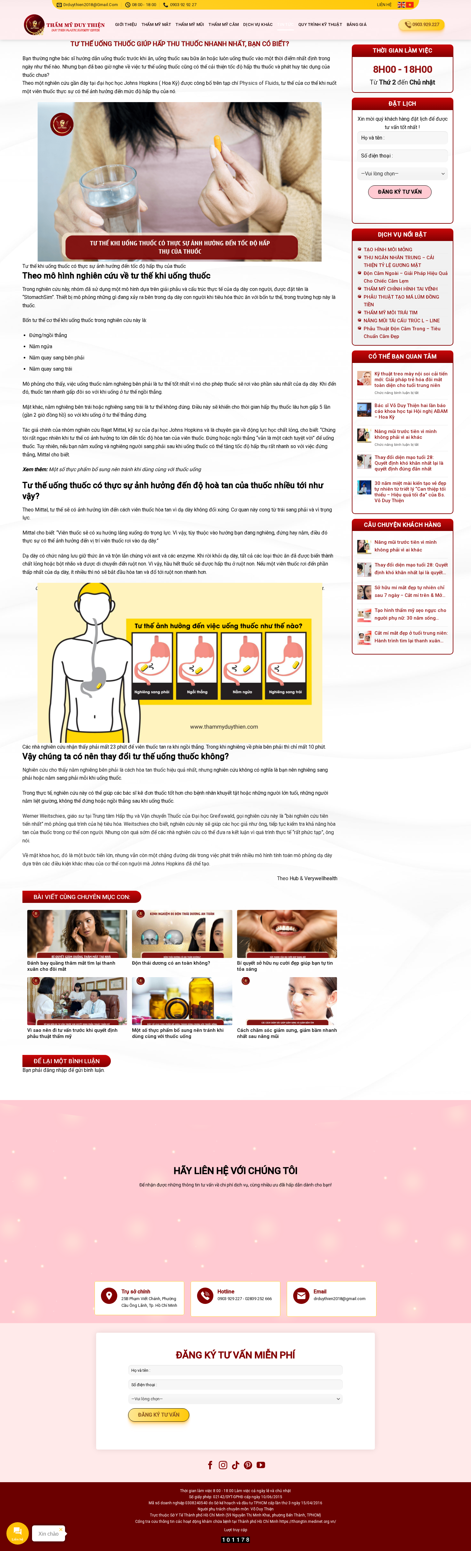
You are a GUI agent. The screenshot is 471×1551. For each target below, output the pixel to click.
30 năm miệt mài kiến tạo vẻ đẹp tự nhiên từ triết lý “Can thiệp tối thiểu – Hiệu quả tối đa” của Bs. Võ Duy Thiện (410, 491)
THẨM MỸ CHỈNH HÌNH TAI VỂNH (401, 289)
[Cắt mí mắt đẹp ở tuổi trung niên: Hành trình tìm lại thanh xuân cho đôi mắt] (364, 638)
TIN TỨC (285, 24)
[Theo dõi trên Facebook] (210, 1466)
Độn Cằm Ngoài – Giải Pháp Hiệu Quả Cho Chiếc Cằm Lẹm (406, 277)
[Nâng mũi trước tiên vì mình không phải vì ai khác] (364, 547)
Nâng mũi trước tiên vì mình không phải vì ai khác (406, 434)
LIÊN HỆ (384, 4)
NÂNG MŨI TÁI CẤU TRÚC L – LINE (402, 321)
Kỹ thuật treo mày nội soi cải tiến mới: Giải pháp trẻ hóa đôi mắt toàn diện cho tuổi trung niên (411, 379)
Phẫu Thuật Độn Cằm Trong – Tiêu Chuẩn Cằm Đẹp (402, 332)
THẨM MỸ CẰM (224, 24)
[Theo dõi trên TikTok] (235, 1466)
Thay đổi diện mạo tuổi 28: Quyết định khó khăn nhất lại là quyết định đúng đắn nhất (409, 463)
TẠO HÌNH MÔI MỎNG (388, 250)
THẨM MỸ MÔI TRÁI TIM (390, 313)
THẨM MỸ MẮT (156, 24)
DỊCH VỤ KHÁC (258, 24)
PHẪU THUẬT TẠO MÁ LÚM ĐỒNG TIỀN (401, 301)
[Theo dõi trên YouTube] (261, 1466)
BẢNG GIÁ (357, 24)
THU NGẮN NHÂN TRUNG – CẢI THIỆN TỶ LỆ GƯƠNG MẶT (399, 261)
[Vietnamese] (410, 5)
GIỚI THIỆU (126, 24)
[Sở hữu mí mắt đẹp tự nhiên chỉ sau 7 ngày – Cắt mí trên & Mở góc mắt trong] (364, 592)
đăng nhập (55, 1070)
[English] (402, 5)
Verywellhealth (320, 878)
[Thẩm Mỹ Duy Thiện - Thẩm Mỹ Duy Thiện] (63, 24)
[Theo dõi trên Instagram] (223, 1466)
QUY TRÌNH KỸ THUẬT (320, 24)
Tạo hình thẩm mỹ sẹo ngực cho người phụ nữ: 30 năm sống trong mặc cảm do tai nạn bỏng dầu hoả (410, 614)
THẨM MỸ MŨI (190, 24)
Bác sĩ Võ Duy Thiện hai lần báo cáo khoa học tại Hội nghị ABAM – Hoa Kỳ (411, 411)
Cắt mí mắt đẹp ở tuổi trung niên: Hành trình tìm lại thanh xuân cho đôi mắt (411, 637)
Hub (294, 878)
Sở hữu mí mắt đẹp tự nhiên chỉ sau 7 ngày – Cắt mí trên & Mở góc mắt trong (409, 592)
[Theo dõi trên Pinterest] (248, 1466)
